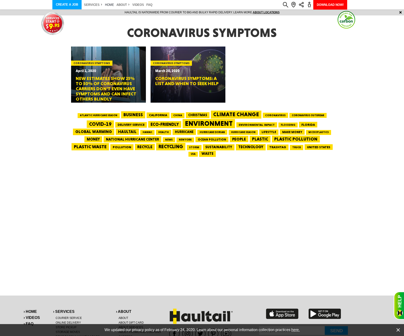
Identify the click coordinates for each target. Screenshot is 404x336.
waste (207, 154)
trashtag (277, 147)
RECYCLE (144, 147)
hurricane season (243, 132)
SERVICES (92, 5)
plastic (260, 139)
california (158, 115)
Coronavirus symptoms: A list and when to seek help (187, 81)
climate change (236, 114)
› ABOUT (123, 312)
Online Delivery (68, 322)
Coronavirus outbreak (308, 115)
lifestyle (269, 132)
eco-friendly (165, 124)
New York (185, 139)
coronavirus (275, 115)
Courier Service (69, 318)
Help (399, 306)
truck (296, 147)
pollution (122, 147)
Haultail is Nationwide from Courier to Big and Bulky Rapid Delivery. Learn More (202, 12)
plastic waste (90, 146)
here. (295, 330)
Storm (194, 147)
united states (318, 147)
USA (193, 153)
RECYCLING (171, 146)
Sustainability (218, 147)
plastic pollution (295, 139)
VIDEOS (138, 5)
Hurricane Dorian (212, 132)
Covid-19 (100, 124)
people (239, 139)
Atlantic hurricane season (98, 115)
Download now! (330, 5)
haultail (127, 131)
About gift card (131, 322)
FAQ (149, 5)
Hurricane (184, 132)
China (177, 115)
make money (292, 132)
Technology (250, 147)
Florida (308, 124)
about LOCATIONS (266, 12)
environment (209, 123)
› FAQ (28, 324)
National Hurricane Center (132, 139)
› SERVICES (64, 312)
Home (109, 5)
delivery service (131, 124)
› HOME (30, 312)
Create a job (67, 4)
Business (133, 114)
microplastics (318, 132)
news (169, 139)
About (121, 5)
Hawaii (147, 132)
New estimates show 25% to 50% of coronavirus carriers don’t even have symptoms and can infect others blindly (106, 89)
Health (163, 132)
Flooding (288, 124)
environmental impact (257, 124)
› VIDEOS (32, 318)
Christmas (197, 115)
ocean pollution (212, 139)
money (93, 139)
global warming (93, 131)
